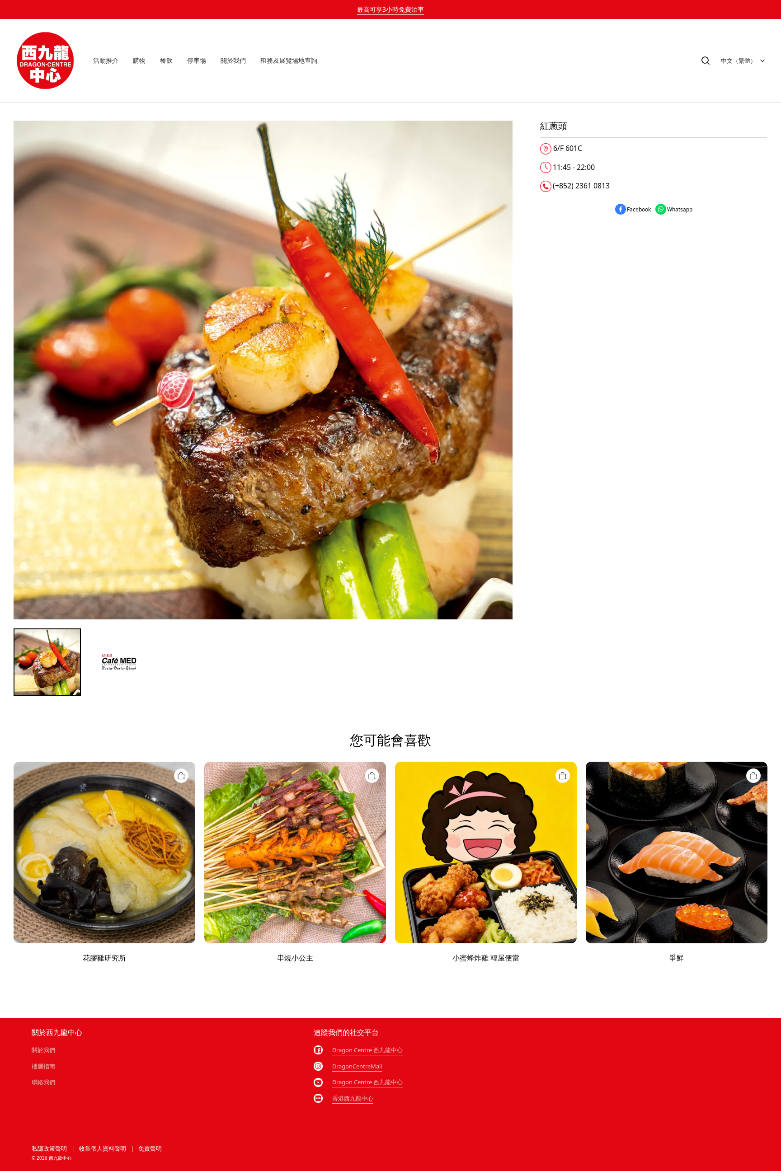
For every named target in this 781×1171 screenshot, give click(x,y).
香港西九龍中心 (352, 1098)
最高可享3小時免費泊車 (390, 9)
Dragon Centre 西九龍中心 (367, 1050)
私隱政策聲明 (49, 1148)
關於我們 (233, 60)
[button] (705, 61)
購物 (139, 60)
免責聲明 (150, 1148)
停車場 (196, 60)
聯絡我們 (43, 1082)
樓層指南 (43, 1066)
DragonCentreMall (357, 1066)
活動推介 (105, 60)
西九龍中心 (60, 1158)
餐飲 (166, 60)
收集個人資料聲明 (102, 1148)
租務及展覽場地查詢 (288, 60)
